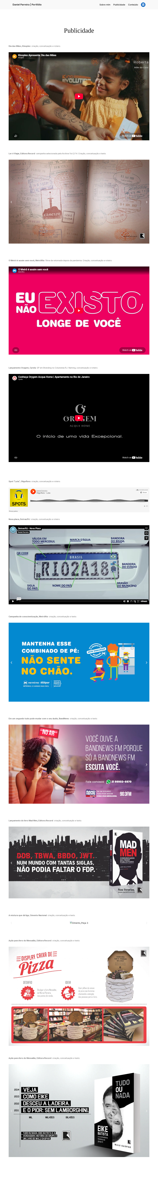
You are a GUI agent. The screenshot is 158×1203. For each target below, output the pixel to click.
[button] (11, 202)
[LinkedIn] (143, 4)
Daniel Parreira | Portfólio (27, 4)
